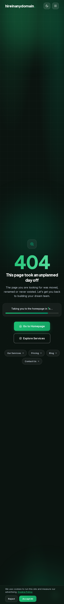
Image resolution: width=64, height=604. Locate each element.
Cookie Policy (25, 592)
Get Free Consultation (30, 120)
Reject (11, 598)
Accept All (27, 598)
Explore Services (30, 132)
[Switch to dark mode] (47, 6)
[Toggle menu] (55, 6)
